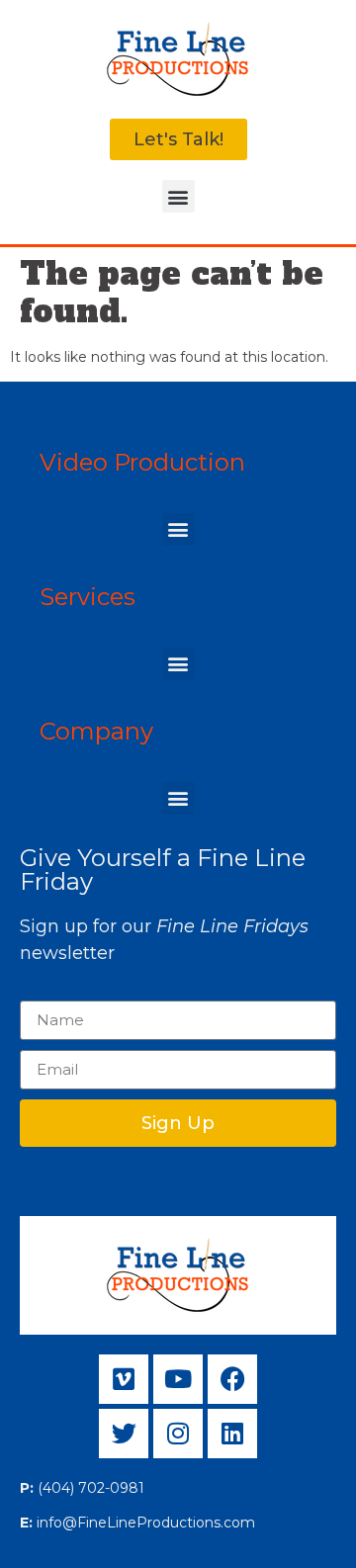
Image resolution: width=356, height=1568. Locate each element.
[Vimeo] (123, 1379)
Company (96, 731)
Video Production (142, 462)
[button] (178, 196)
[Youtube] (178, 1379)
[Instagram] (178, 1433)
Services (87, 596)
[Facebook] (232, 1379)
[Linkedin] (232, 1433)
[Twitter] (123, 1433)
